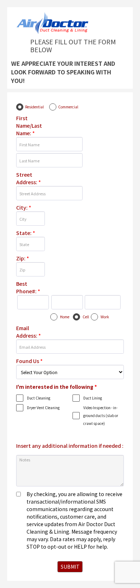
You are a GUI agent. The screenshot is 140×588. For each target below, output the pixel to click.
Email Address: (28, 331)
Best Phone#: (28, 287)
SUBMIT (70, 566)
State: (25, 232)
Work (105, 316)
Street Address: (28, 178)
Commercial (68, 106)
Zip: (22, 258)
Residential (34, 106)
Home (64, 316)
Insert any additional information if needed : (69, 445)
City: (23, 207)
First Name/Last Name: (29, 125)
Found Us (29, 360)
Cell (86, 316)
